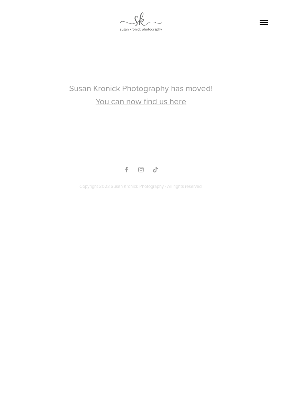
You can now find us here (141, 101)
